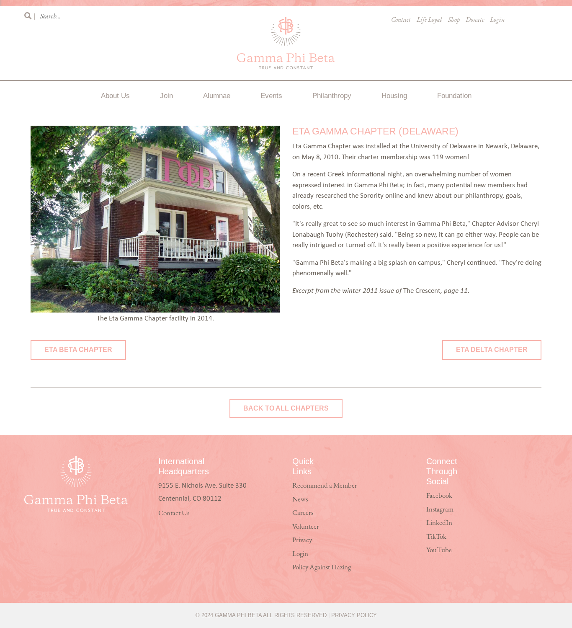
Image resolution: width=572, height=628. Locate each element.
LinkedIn (439, 523)
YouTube (439, 550)
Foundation (454, 96)
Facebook (439, 495)
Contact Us (173, 513)
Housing (394, 96)
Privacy (302, 540)
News (300, 499)
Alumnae (216, 96)
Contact (401, 20)
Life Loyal (429, 20)
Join (166, 96)
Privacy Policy (354, 615)
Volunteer (305, 526)
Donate (475, 20)
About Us (115, 96)
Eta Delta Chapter (492, 349)
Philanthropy (331, 96)
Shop (454, 20)
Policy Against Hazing (321, 567)
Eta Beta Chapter (78, 349)
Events (271, 96)
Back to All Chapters (286, 408)
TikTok (436, 536)
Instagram (439, 509)
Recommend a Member (324, 485)
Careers (302, 513)
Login (497, 20)
